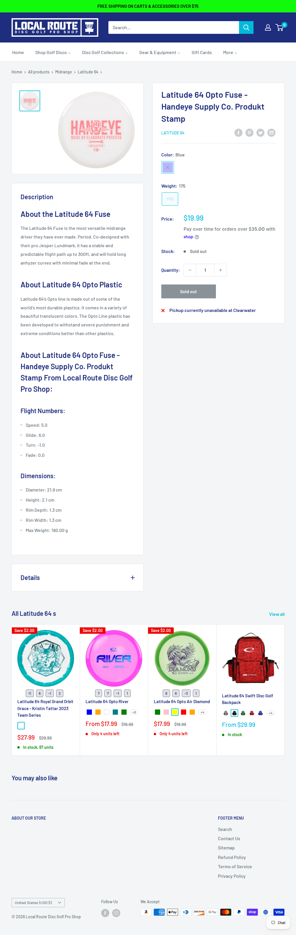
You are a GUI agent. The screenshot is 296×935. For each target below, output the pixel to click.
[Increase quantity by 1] (220, 270)
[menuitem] (18, 52)
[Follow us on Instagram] (116, 913)
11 (29, 693)
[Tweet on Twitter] (260, 132)
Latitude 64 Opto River (107, 701)
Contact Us (229, 838)
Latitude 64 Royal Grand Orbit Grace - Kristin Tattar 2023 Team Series (45, 708)
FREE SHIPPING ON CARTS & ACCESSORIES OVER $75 (148, 6)
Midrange (63, 71)
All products (38, 71)
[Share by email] (271, 132)
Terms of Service (235, 866)
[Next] (285, 690)
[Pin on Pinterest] (249, 132)
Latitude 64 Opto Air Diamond (182, 701)
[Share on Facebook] (238, 132)
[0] (279, 27)
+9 (134, 712)
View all (277, 614)
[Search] (246, 27)
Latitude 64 (88, 71)
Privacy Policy (232, 876)
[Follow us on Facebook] (105, 913)
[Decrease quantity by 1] (190, 270)
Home (17, 71)
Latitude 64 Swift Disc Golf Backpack (247, 699)
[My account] (268, 27)
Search (225, 829)
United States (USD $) (33, 902)
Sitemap (226, 847)
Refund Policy (232, 857)
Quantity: (170, 270)
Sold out (188, 291)
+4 (202, 712)
